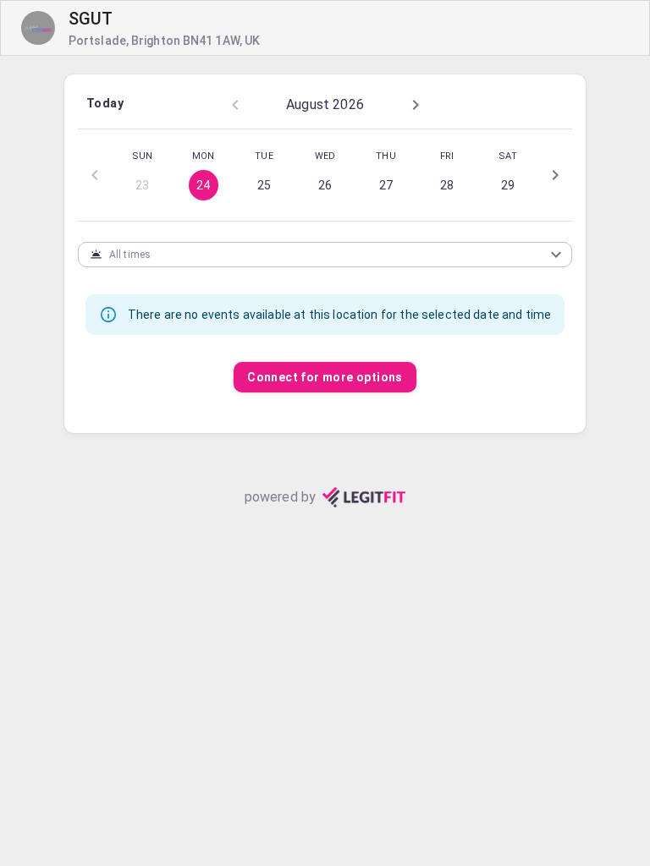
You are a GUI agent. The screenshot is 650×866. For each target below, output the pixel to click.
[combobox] (311, 254)
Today (105, 103)
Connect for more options (325, 377)
